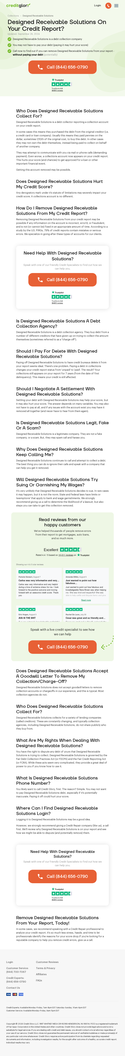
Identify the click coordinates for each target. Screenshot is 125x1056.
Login (9, 962)
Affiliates (41, 974)
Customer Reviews (47, 962)
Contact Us (13, 988)
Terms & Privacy (45, 968)
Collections (13, 16)
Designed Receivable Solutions (38, 16)
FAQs (39, 980)
